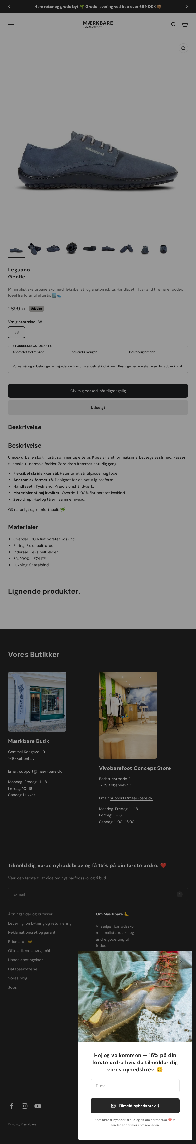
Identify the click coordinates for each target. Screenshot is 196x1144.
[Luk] (181, 961)
